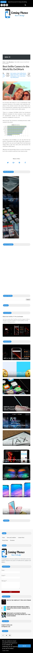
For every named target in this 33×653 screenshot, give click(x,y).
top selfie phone (10, 62)
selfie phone (13, 76)
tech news (22, 76)
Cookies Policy (21, 537)
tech (18, 76)
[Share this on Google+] (14, 162)
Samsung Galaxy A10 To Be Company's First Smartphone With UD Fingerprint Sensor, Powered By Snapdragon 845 (16, 408)
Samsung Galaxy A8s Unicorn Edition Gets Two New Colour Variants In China (16, 511)
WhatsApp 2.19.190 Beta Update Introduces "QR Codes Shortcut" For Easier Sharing (16, 391)
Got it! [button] (24, 646)
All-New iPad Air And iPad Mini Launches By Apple (16, 460)
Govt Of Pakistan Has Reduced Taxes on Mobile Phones (15, 443)
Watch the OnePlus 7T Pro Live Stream (13, 316)
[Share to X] (8, 162)
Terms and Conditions (11, 537)
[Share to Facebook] (25, 162)
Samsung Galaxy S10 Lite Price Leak (15, 495)
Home (4, 62)
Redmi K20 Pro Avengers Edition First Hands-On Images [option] (17, 2)
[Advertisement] (16, 37)
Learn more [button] (5, 650)
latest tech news (14, 74)
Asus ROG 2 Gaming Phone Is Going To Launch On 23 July (16, 426)
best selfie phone (21, 73)
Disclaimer (12, 540)
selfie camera (22, 74)
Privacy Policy (5, 540)
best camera (13, 73)
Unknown (4, 76)
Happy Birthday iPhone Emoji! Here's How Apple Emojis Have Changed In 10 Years (16, 374)
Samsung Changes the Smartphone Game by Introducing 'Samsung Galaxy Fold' (16, 477)
